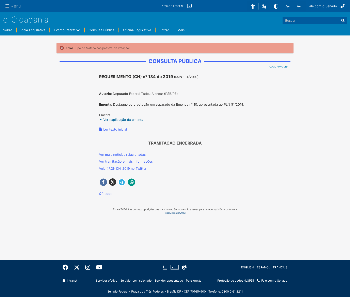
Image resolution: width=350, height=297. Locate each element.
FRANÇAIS (280, 267)
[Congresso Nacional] (174, 267)
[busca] (343, 20)
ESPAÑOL (263, 267)
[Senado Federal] (175, 6)
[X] (76, 267)
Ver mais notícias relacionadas (122, 154)
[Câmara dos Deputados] (166, 267)
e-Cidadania (26, 20)
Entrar (164, 30)
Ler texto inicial (115, 129)
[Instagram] (87, 267)
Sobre (7, 30)
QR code (105, 194)
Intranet (71, 280)
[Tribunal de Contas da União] (183, 267)
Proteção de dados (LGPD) (235, 280)
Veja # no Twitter (122, 168)
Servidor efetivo (106, 280)
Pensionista (194, 280)
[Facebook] (67, 267)
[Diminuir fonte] (298, 6)
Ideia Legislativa (33, 30)
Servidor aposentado (169, 280)
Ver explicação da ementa (123, 120)
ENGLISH (247, 267)
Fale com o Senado (322, 6)
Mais (181, 30)
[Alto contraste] (276, 6)
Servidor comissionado (136, 280)
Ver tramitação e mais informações (126, 161)
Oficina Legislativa (137, 30)
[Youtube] (97, 267)
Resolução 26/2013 (175, 212)
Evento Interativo (67, 30)
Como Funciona (278, 66)
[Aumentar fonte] (287, 6)
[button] (264, 6)
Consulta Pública (101, 30)
